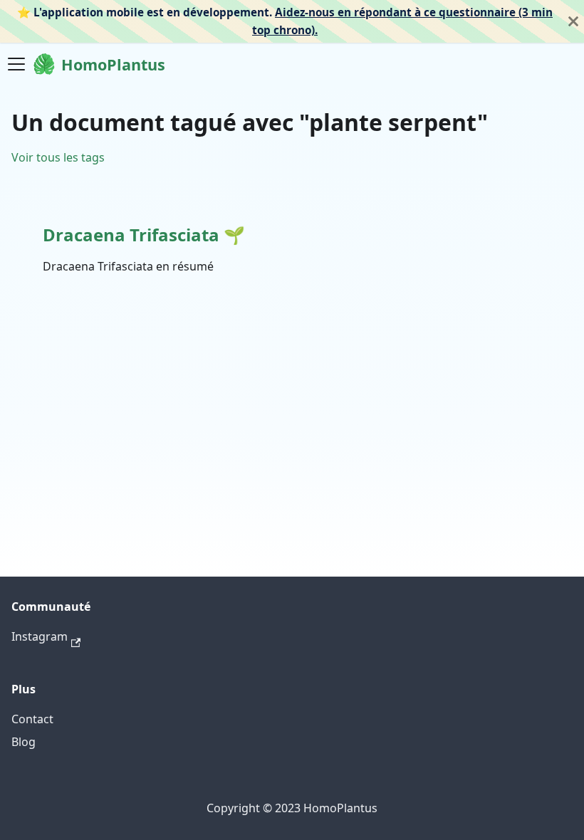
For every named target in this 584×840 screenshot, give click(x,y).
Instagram (39, 636)
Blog (23, 742)
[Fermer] (573, 21)
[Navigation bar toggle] (16, 64)
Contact (32, 719)
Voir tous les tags (58, 157)
